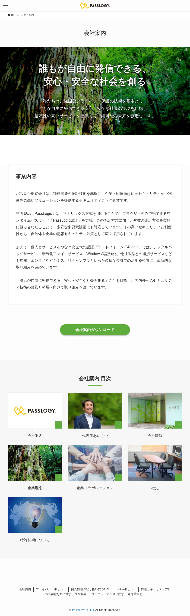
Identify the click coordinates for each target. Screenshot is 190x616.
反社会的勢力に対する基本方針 (65, 594)
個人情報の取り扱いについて (90, 589)
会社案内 (25, 589)
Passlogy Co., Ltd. (83, 610)
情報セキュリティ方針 (156, 589)
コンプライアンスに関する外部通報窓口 (118, 594)
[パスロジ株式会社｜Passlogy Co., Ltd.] (95, 5)
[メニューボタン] (5, 5)
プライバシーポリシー (51, 589)
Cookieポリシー (125, 589)
